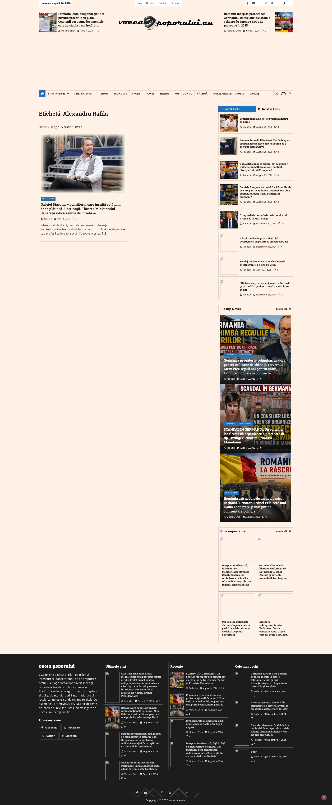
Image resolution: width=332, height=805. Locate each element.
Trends (164, 93)
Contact (163, 3)
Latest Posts (232, 109)
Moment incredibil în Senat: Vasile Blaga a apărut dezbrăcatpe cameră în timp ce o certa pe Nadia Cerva (265, 143)
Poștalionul (183, 93)
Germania (230, 354)
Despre (150, 3)
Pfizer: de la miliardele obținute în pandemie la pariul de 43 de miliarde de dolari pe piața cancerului (236, 628)
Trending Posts (271, 109)
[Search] (290, 93)
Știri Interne (56, 93)
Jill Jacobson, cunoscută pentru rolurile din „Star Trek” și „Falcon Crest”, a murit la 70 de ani (265, 286)
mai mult (281, 308)
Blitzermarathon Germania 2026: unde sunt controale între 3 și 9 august (205, 724)
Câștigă (202, 93)
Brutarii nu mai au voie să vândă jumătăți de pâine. (264, 120)
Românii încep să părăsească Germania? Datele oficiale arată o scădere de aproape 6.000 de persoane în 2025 (247, 19)
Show (104, 93)
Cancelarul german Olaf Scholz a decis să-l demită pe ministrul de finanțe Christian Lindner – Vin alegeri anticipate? (270, 729)
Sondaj (254, 93)
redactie (47, 218)
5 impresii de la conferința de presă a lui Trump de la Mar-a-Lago (263, 217)
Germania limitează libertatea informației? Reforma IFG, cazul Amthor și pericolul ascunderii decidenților (273, 572)
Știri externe (83, 93)
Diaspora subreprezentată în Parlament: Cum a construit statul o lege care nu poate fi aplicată (273, 628)
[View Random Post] (277, 93)
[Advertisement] (166, 64)
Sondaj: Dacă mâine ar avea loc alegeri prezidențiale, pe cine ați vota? (262, 263)
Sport (136, 93)
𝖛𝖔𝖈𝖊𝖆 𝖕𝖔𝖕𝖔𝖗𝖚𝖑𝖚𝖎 (177, 800)
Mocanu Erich (68, 30)
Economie (120, 93)
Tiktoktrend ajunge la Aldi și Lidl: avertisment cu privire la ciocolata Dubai (264, 240)
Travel (149, 93)
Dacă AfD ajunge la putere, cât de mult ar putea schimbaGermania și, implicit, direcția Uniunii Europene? (264, 167)
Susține (176, 3)
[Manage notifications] (324, 797)
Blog (139, 3)
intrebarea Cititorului (228, 93)
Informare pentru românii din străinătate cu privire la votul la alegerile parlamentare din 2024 (269, 705)
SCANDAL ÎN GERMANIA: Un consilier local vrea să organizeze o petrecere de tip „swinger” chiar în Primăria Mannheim (254, 435)
